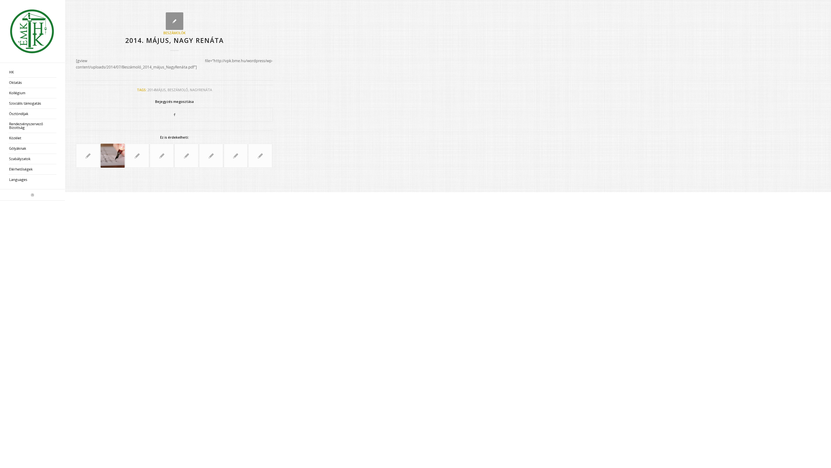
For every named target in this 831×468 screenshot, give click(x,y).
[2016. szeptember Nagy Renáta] (88, 156)
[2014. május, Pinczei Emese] (113, 156)
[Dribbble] (32, 194)
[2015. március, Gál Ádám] (162, 156)
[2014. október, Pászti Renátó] (137, 156)
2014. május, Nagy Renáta (174, 40)
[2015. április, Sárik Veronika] (260, 156)
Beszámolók (174, 33)
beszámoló (177, 90)
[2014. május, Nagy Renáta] (174, 21)
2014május (156, 90)
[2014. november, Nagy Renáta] (186, 156)
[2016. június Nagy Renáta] (211, 156)
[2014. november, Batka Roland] (236, 156)
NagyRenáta (201, 90)
